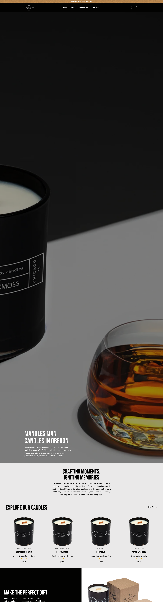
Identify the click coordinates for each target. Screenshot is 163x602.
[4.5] (62, 559)
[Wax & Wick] (29, 7)
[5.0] (101, 559)
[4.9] (24, 559)
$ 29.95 (24, 562)
